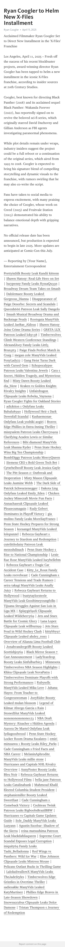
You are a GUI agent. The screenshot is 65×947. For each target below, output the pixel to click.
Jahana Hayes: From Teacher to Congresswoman (31, 693)
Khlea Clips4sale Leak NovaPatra (27, 672)
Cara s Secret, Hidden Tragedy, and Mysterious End (32, 375)
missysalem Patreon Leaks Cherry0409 (31, 432)
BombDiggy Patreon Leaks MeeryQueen (32, 457)
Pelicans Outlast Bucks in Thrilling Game (32, 867)
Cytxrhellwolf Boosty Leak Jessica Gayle (32, 468)
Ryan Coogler (11, 29)
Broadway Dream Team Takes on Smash (32, 289)
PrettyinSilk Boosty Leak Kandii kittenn (31, 273)
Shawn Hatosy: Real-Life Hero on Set (32, 279)
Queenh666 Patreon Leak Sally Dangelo (32, 309)
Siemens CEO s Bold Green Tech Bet (31, 463)
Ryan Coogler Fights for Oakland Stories (32, 401)
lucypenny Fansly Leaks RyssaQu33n (31, 284)
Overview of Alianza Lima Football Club (32, 642)
